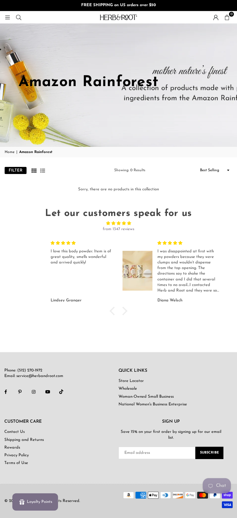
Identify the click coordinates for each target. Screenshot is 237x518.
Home (10, 152)
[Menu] (7, 17)
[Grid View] (34, 170)
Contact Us (14, 432)
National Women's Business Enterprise (152, 404)
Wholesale (127, 389)
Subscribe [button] (209, 452)
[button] (226, 17)
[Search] (18, 17)
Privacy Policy (16, 455)
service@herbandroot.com (39, 376)
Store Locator (131, 381)
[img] (118, 223)
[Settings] (215, 17)
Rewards (12, 447)
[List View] (42, 170)
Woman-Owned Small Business (146, 397)
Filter (16, 170)
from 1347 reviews (118, 229)
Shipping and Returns (24, 440)
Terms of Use (16, 463)
